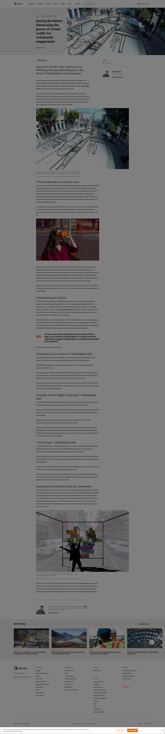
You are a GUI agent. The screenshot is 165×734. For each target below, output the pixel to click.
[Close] (162, 730)
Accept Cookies (133, 730)
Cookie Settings (120, 730)
